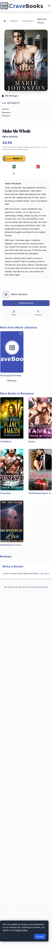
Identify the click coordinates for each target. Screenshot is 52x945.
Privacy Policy (21, 930)
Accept (40, 936)
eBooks (14, 20)
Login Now (44, 573)
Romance (28, 20)
